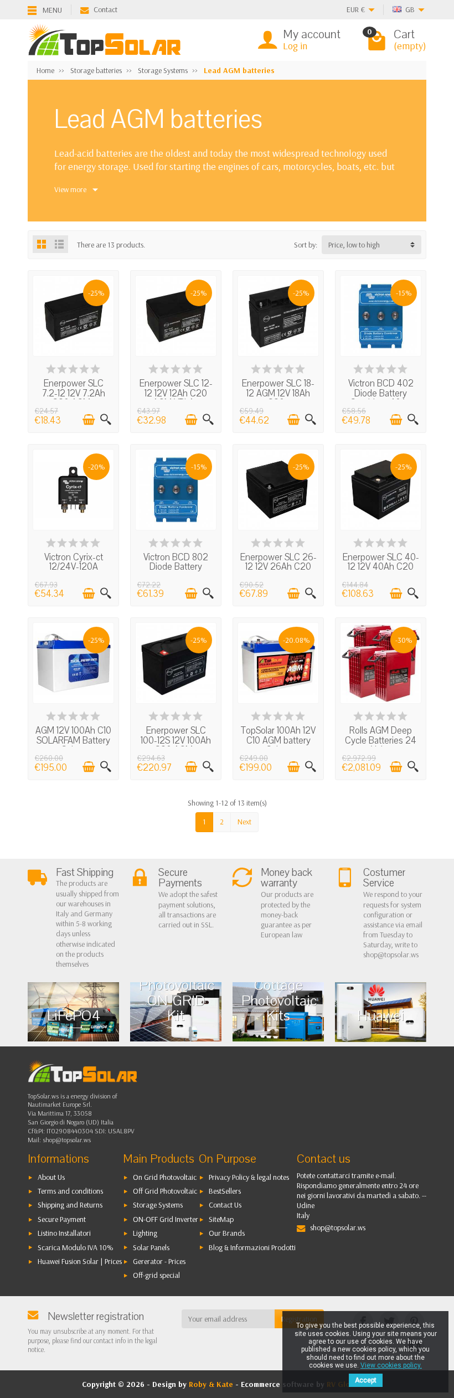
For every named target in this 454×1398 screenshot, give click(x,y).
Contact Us (225, 1205)
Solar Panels (151, 1247)
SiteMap (221, 1219)
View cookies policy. (391, 1365)
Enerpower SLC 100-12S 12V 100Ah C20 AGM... (176, 740)
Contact (105, 9)
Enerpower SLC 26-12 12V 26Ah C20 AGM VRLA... (278, 567)
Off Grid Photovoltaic (165, 1191)
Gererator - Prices (159, 1261)
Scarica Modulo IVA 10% (76, 1247)
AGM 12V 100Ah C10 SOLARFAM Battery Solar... (73, 740)
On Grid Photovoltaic (165, 1177)
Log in (295, 45)
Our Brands (227, 1233)
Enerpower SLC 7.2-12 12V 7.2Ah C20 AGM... (73, 393)
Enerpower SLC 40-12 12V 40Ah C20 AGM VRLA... (381, 567)
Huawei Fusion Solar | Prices (80, 1261)
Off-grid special (156, 1275)
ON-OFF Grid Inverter (165, 1219)
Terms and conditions (70, 1191)
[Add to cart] (88, 420)
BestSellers (225, 1191)
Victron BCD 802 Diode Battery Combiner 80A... (175, 567)
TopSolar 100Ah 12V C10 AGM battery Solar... (278, 740)
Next (244, 822)
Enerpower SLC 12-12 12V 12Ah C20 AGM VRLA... (176, 393)
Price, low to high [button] (354, 245)
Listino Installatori (64, 1233)
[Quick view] (106, 420)
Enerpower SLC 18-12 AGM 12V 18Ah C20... (278, 393)
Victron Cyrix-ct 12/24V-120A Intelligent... (73, 567)
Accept (365, 1380)
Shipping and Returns (70, 1205)
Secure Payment (62, 1219)
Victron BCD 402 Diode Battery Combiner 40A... (381, 393)
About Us (51, 1177)
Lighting (145, 1233)
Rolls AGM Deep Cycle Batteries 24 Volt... (380, 740)
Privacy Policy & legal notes (249, 1177)
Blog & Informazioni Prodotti (252, 1247)
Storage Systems (158, 1205)
